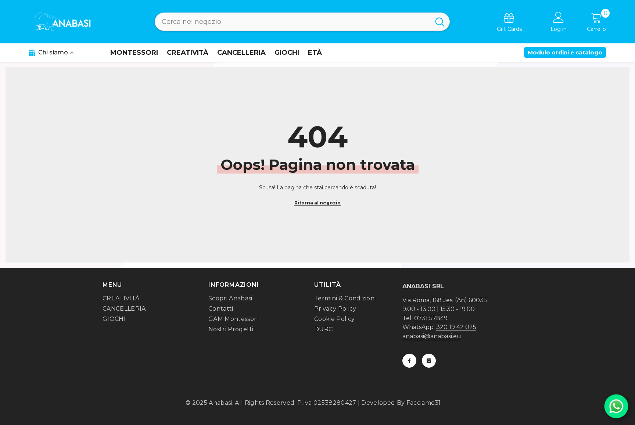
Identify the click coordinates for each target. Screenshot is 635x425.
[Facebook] (409, 361)
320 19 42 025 (456, 327)
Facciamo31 (423, 402)
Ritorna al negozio (317, 203)
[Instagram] (429, 361)
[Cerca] (302, 21)
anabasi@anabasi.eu (431, 336)
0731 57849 (431, 318)
